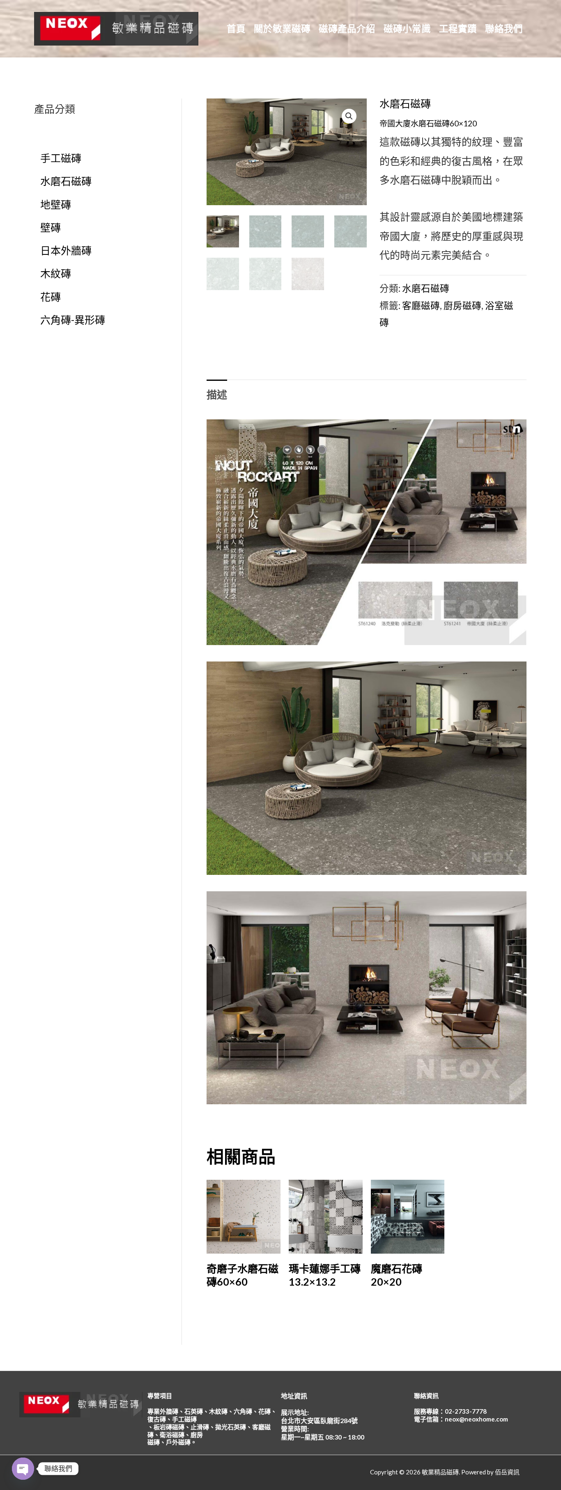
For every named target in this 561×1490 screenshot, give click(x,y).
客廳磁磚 (421, 305)
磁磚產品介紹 (347, 28)
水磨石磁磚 (405, 103)
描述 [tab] (217, 394)
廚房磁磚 (462, 305)
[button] (349, 116)
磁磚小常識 (407, 28)
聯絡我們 (504, 28)
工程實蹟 (458, 28)
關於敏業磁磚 (282, 28)
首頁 (236, 28)
